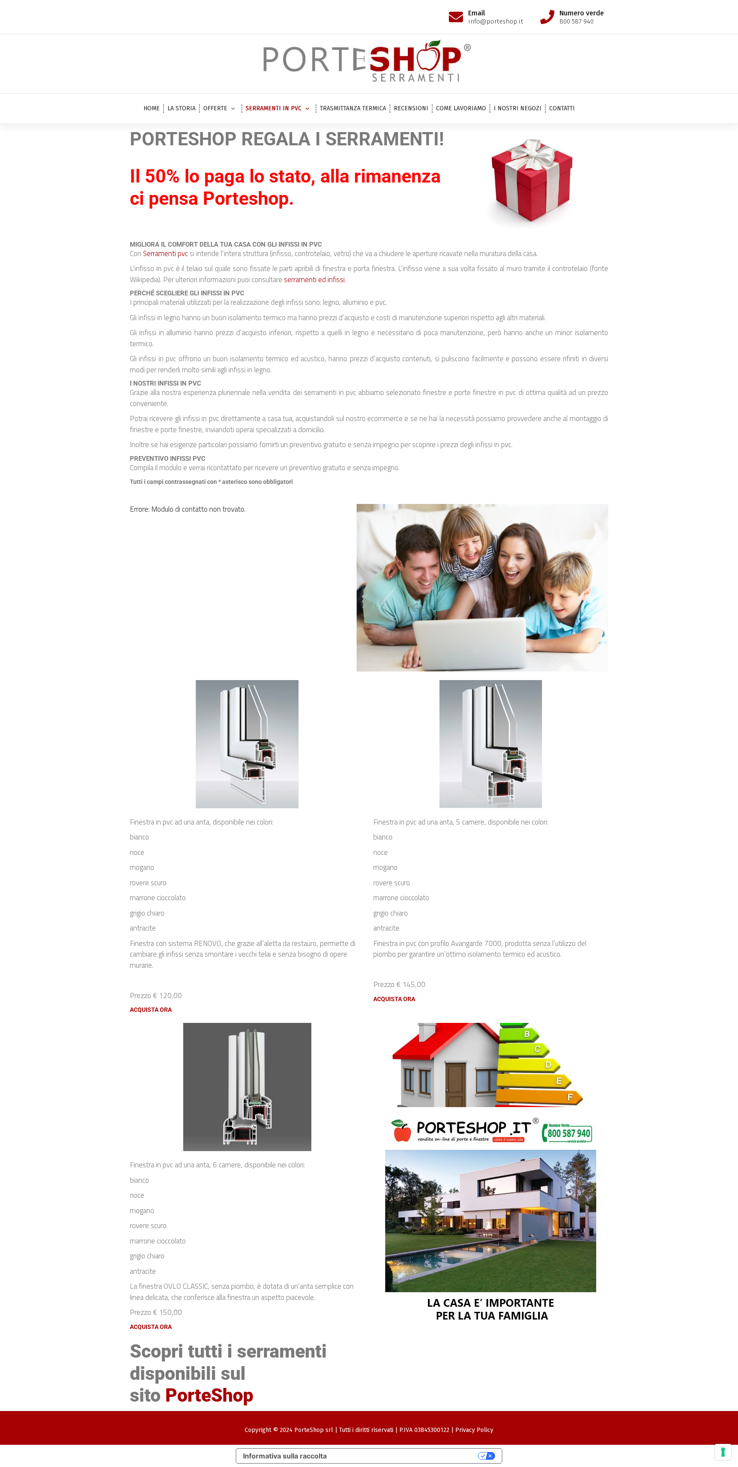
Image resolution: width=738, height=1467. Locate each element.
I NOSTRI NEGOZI (518, 108)
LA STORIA (181, 108)
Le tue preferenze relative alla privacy (406, 1456)
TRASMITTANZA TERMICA (353, 108)
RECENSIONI (411, 108)
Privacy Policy (474, 1430)
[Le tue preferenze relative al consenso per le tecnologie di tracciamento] (723, 1452)
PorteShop (209, 1395)
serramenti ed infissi (314, 279)
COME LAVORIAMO (461, 108)
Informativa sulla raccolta (285, 1456)
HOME (152, 108)
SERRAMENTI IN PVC (274, 108)
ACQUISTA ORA (151, 1009)
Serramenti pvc (165, 253)
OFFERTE (215, 108)
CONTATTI (562, 108)
